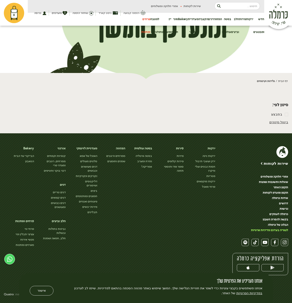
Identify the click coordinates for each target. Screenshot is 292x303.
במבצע (276, 114)
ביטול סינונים (278, 122)
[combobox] (237, 6)
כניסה (37, 13)
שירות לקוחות (192, 6)
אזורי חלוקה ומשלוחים (164, 6)
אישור (41, 290)
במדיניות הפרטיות (249, 293)
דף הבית (283, 81)
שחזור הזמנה (80, 13)
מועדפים (59, 13)
